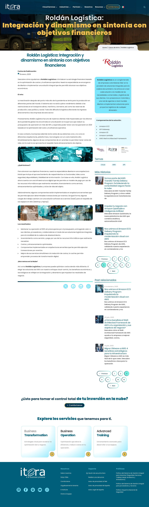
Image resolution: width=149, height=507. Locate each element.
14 (118, 380)
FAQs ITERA (64, 477)
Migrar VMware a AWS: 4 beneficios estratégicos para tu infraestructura (116, 351)
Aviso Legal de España (96, 490)
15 (124, 380)
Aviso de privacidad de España (99, 486)
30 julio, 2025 (109, 317)
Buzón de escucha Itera (97, 473)
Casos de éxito (114, 48)
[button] (65, 286)
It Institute (64, 490)
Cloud (103, 165)
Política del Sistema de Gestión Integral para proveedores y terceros (130, 485)
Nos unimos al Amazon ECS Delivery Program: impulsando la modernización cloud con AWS (117, 233)
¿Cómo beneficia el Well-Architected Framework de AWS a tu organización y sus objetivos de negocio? (117, 324)
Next (113, 271)
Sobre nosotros (66, 473)
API (124, 165)
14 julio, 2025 (109, 346)
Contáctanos (75, 405)
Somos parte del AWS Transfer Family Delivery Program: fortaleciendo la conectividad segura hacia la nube (117, 183)
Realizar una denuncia (96, 477)
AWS (114, 165)
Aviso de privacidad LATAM (97, 481)
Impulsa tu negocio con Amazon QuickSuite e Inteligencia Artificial (115, 208)
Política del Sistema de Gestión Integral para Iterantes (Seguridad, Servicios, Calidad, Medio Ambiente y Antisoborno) (130, 476)
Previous (104, 259)
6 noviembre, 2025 (111, 287)
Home (104, 48)
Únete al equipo (66, 494)
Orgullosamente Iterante (69, 486)
